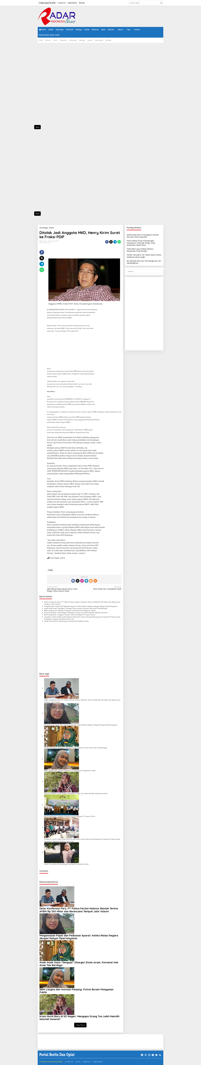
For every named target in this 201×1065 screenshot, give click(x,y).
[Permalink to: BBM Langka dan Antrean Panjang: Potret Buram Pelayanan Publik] (61, 759)
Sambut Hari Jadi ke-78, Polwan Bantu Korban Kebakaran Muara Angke (144, 256)
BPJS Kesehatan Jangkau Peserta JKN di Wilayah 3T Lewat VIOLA (69, 615)
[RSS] (95, 581)
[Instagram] (82, 581)
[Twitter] (77, 581)
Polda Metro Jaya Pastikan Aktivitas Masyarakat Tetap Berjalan (140, 250)
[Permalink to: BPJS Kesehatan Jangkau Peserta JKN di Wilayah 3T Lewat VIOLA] (61, 805)
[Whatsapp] (119, 242)
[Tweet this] (111, 242)
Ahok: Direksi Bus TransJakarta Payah (107, 588)
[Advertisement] (48, 85)
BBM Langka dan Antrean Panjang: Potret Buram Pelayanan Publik (69, 610)
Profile (78, 1062)
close (37, 127)
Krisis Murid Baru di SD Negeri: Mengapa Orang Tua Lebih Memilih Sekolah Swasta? (76, 613)
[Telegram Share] (115, 242)
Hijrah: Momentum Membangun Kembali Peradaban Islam (66, 621)
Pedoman (86, 1062)
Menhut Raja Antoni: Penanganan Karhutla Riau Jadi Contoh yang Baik (143, 236)
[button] (161, 3)
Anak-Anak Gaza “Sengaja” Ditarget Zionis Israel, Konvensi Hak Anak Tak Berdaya (75, 608)
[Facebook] (73, 581)
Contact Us (69, 1062)
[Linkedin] (86, 581)
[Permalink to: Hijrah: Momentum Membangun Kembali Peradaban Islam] (61, 852)
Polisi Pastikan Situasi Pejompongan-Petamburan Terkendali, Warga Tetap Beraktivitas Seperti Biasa (141, 243)
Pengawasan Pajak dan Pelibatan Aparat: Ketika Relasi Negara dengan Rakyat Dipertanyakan (80, 606)
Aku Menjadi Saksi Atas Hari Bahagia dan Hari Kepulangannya (144, 262)
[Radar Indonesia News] (56, 16)
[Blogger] (91, 581)
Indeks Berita (97, 1062)
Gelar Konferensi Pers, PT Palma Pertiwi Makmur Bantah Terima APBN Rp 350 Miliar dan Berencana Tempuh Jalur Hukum (82, 603)
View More (80, 1025)
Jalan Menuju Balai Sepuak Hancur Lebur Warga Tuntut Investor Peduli (62, 589)
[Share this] (107, 242)
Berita (41, 242)
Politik (50, 570)
